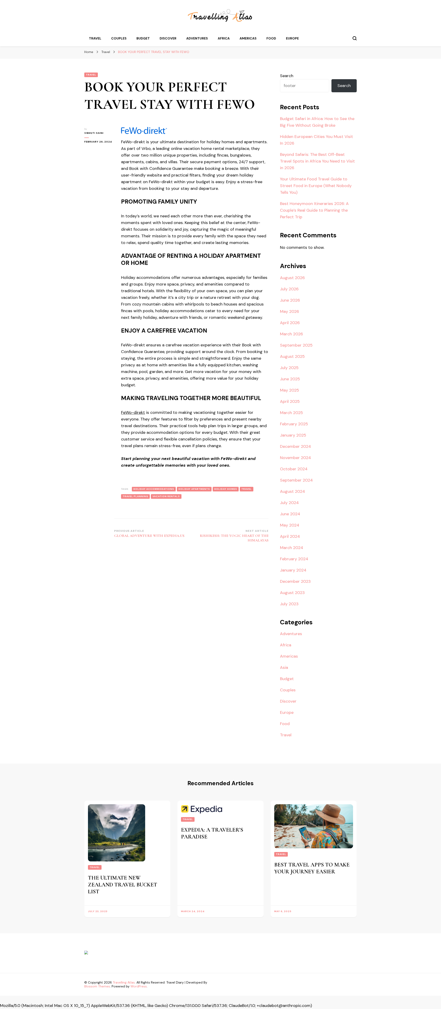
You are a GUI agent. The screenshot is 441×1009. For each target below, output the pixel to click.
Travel (95, 38)
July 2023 (289, 604)
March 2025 (291, 412)
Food (271, 38)
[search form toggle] (355, 38)
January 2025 (293, 435)
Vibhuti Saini (94, 133)
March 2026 (291, 334)
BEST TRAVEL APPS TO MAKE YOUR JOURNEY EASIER (312, 868)
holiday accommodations (153, 489)
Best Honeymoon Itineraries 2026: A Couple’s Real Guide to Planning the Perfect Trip (314, 210)
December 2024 (295, 446)
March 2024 (291, 547)
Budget (143, 38)
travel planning (135, 496)
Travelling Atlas (124, 982)
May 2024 (289, 525)
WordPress (138, 986)
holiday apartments (194, 489)
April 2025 (290, 401)
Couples (119, 38)
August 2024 (292, 491)
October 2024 (294, 469)
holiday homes (225, 489)
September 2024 (296, 480)
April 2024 (290, 536)
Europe (292, 38)
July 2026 (289, 289)
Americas (248, 38)
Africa (224, 38)
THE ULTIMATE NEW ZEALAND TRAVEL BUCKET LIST (122, 884)
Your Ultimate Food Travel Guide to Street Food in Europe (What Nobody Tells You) (316, 185)
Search (286, 75)
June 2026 (290, 300)
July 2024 (289, 502)
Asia (284, 667)
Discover (168, 38)
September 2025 (296, 345)
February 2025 (294, 424)
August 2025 (292, 356)
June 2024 (290, 514)
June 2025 (290, 379)
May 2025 (289, 390)
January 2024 (293, 570)
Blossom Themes (97, 986)
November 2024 (295, 457)
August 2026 (292, 277)
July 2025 (289, 367)
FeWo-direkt (133, 412)
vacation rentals (166, 496)
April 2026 (290, 322)
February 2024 (294, 559)
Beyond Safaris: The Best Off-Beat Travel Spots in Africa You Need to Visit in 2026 (317, 161)
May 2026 (289, 311)
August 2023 (292, 592)
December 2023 (295, 581)
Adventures (197, 38)
